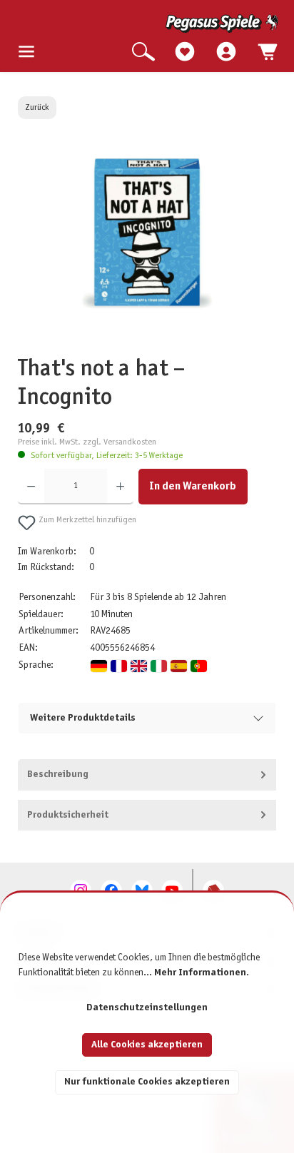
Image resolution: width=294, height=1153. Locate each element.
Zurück (37, 107)
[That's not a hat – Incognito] (147, 233)
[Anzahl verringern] (31, 487)
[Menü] (26, 52)
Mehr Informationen (200, 972)
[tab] (147, 775)
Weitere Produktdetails (83, 718)
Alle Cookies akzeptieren (147, 1045)
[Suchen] (143, 52)
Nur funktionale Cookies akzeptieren (147, 1082)
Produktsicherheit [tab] (67, 815)
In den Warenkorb (192, 486)
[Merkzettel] (185, 52)
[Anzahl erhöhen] (120, 487)
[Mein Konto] (226, 52)
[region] (147, 249)
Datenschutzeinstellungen (147, 1007)
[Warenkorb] (267, 52)
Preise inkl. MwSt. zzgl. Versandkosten (87, 442)
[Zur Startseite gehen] (148, 23)
